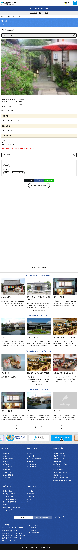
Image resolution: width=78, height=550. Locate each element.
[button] (33, 310)
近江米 (6, 173)
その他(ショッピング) (17, 173)
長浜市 (6, 166)
